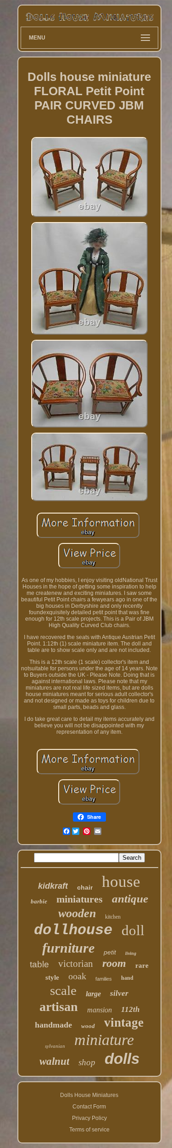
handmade (53, 1024)
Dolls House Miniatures (89, 1095)
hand (127, 978)
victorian (75, 963)
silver (119, 993)
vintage (124, 1022)
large (93, 994)
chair (85, 887)
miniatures (79, 899)
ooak (77, 976)
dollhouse (73, 930)
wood (88, 1025)
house (121, 882)
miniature (104, 1039)
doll (133, 930)
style (52, 977)
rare (142, 965)
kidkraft (53, 886)
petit (110, 952)
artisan (58, 1007)
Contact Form (89, 1106)
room (114, 963)
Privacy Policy (89, 1118)
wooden (77, 913)
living (130, 953)
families (103, 979)
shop (86, 1062)
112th (130, 1009)
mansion (99, 1010)
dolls (122, 1058)
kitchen (113, 917)
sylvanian (55, 1046)
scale (63, 990)
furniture (68, 947)
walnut (54, 1061)
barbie (39, 901)
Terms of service (89, 1129)
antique (130, 898)
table (39, 964)
